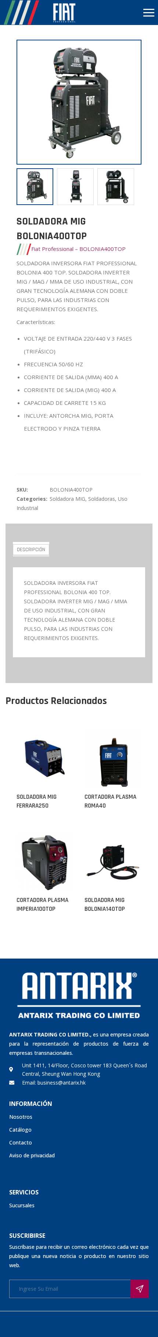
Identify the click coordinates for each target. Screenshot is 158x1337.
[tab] (31, 549)
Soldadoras (101, 498)
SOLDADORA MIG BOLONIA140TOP (105, 904)
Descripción (31, 549)
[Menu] (118, 12)
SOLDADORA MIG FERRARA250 (37, 801)
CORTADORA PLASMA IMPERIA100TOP (42, 904)
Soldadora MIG (67, 498)
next (132, 102)
